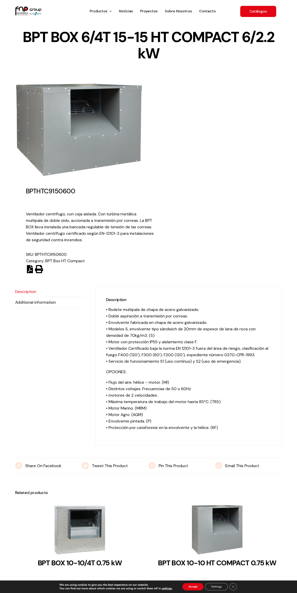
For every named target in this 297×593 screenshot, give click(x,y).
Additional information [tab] (35, 302)
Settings (216, 587)
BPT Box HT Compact (65, 260)
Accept (193, 587)
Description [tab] (25, 291)
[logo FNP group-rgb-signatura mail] (28, 8)
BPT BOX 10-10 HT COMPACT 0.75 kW (217, 563)
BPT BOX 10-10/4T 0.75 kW (80, 563)
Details (80, 531)
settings (167, 588)
